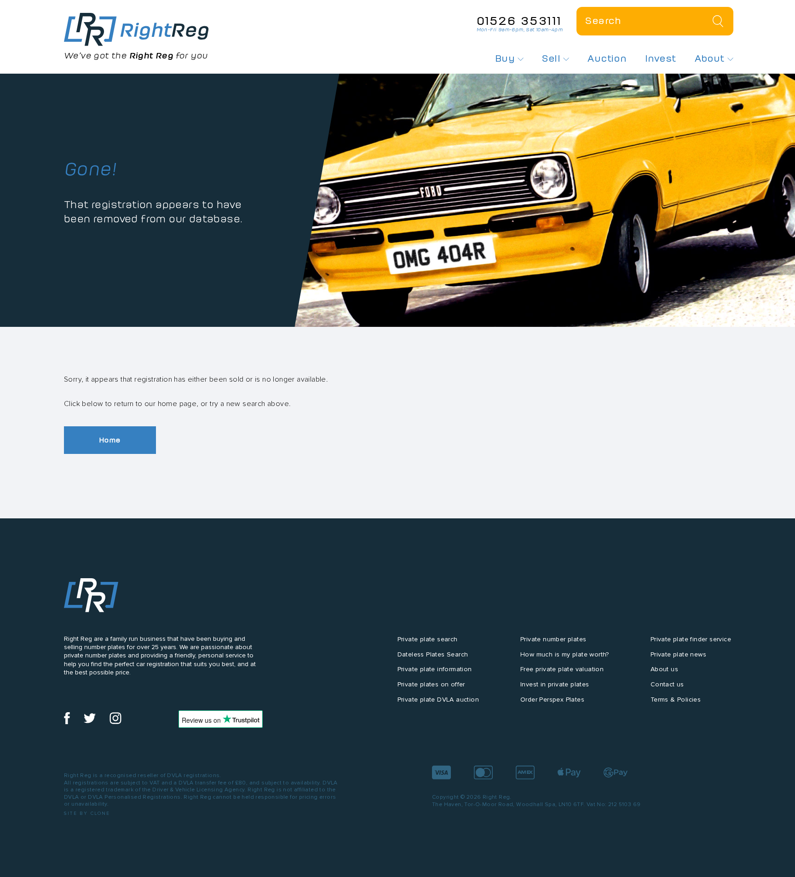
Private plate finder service (691, 639)
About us (664, 669)
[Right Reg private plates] (136, 29)
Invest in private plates (554, 684)
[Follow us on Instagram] (115, 722)
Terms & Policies (676, 699)
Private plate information (435, 669)
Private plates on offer (431, 684)
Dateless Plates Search (433, 654)
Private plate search (428, 639)
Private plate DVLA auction (438, 699)
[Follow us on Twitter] (90, 722)
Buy (506, 58)
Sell (552, 58)
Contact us (667, 684)
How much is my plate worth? (564, 654)
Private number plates (553, 639)
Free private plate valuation (562, 669)
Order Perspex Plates (552, 699)
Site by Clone (87, 813)
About (711, 58)
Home (110, 439)
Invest (660, 58)
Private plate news (678, 654)
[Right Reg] (91, 597)
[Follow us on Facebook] (67, 722)
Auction (607, 58)
